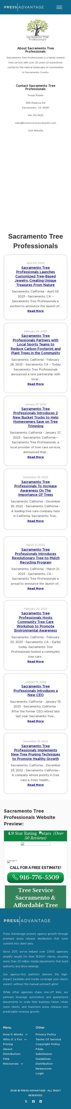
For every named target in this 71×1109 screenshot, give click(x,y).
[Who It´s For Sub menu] (25, 1039)
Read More (35, 311)
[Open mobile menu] (59, 7)
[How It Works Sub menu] (26, 1034)
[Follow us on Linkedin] (40, 1101)
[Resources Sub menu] (21, 1063)
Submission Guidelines (44, 1056)
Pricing (8, 1044)
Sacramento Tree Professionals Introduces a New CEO (35, 691)
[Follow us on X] (26, 1101)
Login (40, 1073)
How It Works (13, 1034)
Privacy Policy (46, 1034)
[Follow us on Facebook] (33, 1101)
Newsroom (43, 1069)
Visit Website (35, 131)
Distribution (11, 1054)
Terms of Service (48, 1039)
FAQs (39, 1049)
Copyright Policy (48, 1044)
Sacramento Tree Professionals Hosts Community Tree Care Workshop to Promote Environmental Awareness (35, 622)
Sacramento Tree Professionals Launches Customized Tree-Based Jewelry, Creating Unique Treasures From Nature (35, 276)
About (7, 1049)
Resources (11, 1064)
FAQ (6, 1059)
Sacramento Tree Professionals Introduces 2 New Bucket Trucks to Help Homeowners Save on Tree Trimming (36, 418)
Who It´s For (12, 1039)
